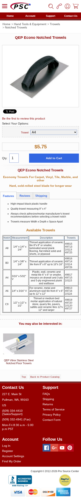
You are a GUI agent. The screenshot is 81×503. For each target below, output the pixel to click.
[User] (67, 6)
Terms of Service (54, 409)
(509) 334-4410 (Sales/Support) (12, 412)
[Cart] (76, 6)
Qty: (4, 158)
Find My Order (11, 461)
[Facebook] (46, 448)
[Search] (51, 6)
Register (7, 451)
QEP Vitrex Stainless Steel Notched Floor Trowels (19, 362)
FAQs (46, 394)
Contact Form (52, 419)
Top (24, 377)
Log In (6, 445)
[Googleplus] (54, 448)
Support (50, 16)
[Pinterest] (70, 448)
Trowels (55, 24)
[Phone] (59, 6)
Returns (48, 404)
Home (10, 16)
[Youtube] (62, 448)
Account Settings (13, 456)
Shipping (48, 399)
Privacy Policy (52, 414)
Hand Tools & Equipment (30, 24)
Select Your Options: (15, 123)
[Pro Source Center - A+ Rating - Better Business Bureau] (20, 480)
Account (30, 16)
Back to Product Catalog (45, 377)
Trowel (25, 132)
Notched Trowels (16, 27)
